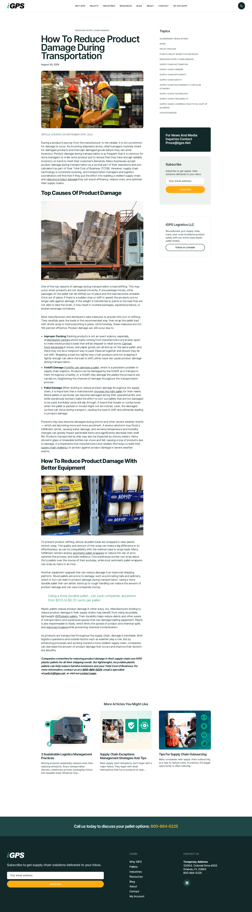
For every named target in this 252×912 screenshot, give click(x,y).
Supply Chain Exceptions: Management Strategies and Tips (123, 756)
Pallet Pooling (168, 49)
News (163, 44)
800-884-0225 (164, 826)
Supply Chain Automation (174, 64)
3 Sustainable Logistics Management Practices (66, 756)
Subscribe (185, 189)
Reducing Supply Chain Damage (92, 30)
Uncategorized (168, 113)
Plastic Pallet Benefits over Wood (179, 54)
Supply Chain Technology (174, 94)
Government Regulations (174, 39)
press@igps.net (178, 143)
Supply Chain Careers (171, 69)
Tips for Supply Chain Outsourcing (182, 754)
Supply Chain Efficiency (173, 75)
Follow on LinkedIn (185, 247)
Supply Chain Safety (171, 80)
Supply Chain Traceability (174, 99)
